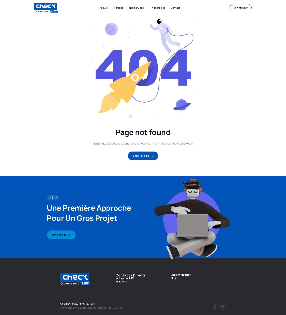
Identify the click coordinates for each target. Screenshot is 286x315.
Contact (175, 7)
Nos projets (158, 7)
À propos (118, 7)
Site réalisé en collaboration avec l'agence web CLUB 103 (91, 307)
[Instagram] (215, 307)
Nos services (136, 7)
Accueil (104, 7)
